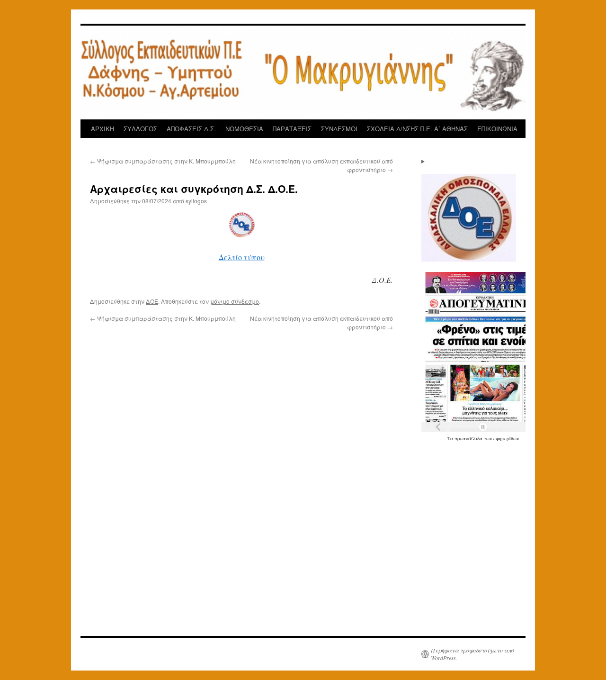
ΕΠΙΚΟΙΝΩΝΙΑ (497, 128)
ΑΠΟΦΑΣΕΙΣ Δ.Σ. (191, 128)
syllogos (196, 201)
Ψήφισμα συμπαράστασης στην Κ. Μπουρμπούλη (163, 161)
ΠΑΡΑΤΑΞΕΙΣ (292, 128)
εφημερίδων (506, 438)
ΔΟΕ (152, 301)
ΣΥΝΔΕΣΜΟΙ (339, 128)
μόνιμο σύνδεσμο (234, 301)
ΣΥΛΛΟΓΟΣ (140, 128)
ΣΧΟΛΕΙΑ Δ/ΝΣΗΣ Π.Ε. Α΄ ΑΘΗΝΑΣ (417, 128)
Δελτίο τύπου (242, 257)
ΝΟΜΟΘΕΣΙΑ (244, 128)
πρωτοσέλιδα (469, 438)
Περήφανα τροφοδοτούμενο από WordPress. (472, 654)
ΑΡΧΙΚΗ (102, 128)
